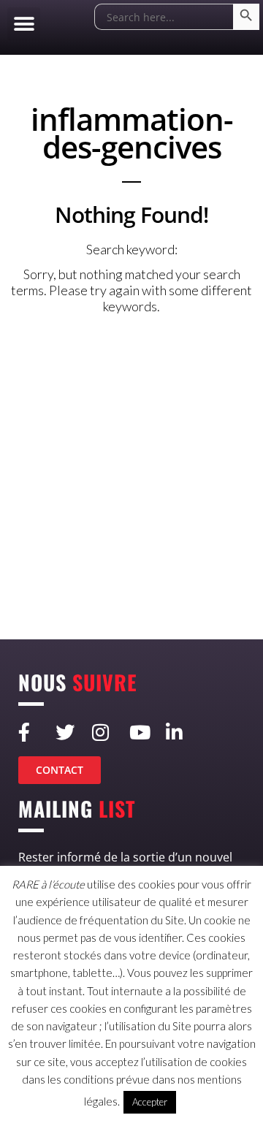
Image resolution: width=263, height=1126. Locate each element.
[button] (23, 23)
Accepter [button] (149, 1102)
